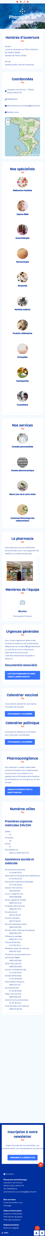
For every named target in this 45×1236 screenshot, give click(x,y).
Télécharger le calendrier (20, 714)
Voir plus (23, 184)
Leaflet (25, 155)
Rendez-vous (27, 1)
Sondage (7, 1205)
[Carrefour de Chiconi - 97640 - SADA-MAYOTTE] (20, 1)
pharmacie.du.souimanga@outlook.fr (23, 106)
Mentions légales (11, 1228)
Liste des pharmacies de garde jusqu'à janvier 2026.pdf (21, 675)
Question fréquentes (12, 1214)
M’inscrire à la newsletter (22, 1157)
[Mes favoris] (42, 1233)
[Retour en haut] (37, 1228)
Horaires (17, 1)
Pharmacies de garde (12, 1217)
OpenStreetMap (35, 155)
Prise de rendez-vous (12, 1202)
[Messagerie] (40, 1164)
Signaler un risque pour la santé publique (20, 791)
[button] (22, 134)
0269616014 (24, 1)
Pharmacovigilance (11, 1220)
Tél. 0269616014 (10, 1189)
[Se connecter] (36, 1233)
